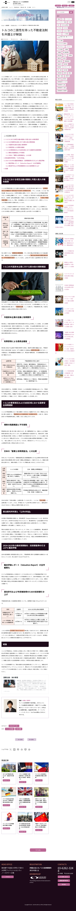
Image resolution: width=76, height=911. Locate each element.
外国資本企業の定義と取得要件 (17, 145)
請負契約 (64, 78)
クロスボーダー (25, 39)
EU (62, 19)
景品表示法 (60, 64)
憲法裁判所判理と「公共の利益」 (15, 158)
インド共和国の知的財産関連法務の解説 (69, 253)
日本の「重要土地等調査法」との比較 (19, 155)
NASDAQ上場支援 (65, 25)
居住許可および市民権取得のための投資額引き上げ (23, 166)
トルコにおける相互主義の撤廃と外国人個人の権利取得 (22, 139)
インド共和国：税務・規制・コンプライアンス (65, 37)
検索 (71, 12)
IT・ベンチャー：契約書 (62, 22)
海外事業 (18, 729)
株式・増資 (60, 70)
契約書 (64, 58)
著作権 (65, 73)
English (73, 1)
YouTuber (59, 30)
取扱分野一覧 (23, 7)
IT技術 (70, 22)
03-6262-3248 (65, 869)
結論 (6, 168)
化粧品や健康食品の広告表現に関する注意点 (69, 287)
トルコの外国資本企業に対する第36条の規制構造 (20, 142)
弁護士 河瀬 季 (26, 700)
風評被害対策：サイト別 (62, 81)
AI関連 (59, 19)
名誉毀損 (70, 55)
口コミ (65, 55)
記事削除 (67, 75)
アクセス (8, 876)
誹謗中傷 (59, 78)
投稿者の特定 (60, 61)
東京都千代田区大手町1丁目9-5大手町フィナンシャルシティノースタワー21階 (12, 870)
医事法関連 (60, 55)
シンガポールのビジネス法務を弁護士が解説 (69, 311)
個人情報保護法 (66, 52)
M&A (58, 25)
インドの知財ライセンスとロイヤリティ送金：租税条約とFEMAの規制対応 (64, 349)
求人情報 (29, 7)
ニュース (11, 7)
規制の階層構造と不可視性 (16, 153)
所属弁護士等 (16, 7)
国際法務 (59, 58)
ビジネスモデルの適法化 (62, 43)
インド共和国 (65, 33)
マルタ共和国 (60, 49)
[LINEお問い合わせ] (65, 5)
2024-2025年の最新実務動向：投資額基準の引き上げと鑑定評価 (24, 160)
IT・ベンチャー (68, 19)
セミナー (34, 7)
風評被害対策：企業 (61, 84)
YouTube (65, 28)
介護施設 (59, 52)
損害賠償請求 (67, 61)
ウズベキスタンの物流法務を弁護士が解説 (69, 276)
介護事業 (66, 49)
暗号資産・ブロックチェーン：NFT (64, 67)
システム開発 (60, 40)
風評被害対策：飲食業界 (62, 90)
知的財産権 (60, 73)
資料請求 (71, 5)
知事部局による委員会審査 (16, 147)
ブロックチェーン (61, 46)
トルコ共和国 (9, 729)
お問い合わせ (58, 5)
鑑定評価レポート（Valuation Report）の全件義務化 (24, 163)
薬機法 (70, 73)
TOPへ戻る (38, 850)
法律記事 (66, 7)
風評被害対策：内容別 (62, 87)
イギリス (59, 33)
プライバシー (68, 46)
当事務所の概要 (4, 7)
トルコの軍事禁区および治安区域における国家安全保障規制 (23, 150)
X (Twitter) (60, 28)
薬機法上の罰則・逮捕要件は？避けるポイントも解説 (69, 264)
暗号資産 (65, 64)
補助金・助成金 (60, 75)
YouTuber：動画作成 (67, 30)
